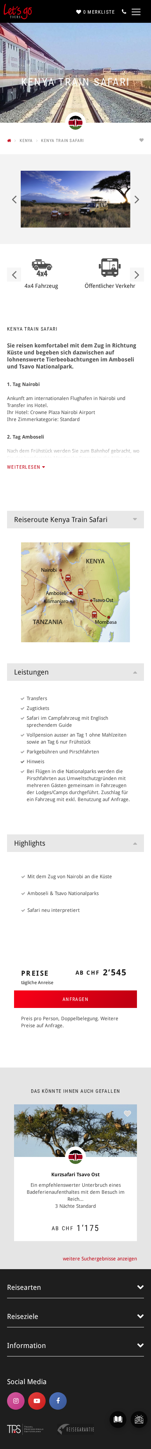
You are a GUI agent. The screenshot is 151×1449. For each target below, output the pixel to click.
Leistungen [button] (31, 672)
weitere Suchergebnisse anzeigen (100, 1258)
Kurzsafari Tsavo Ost (75, 1174)
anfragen (75, 999)
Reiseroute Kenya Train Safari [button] (60, 519)
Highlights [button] (29, 843)
